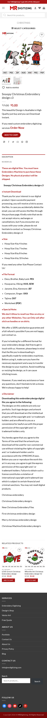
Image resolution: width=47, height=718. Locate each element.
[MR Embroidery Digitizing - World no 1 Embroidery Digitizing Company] (20, 8)
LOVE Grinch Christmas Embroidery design (11, 573)
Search (4, 676)
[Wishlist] (39, 8)
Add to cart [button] (8, 580)
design (34, 398)
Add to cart (11, 135)
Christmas (23, 22)
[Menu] (3, 8)
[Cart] (44, 8)
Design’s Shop (8, 610)
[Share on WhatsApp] (4, 142)
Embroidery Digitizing (11, 605)
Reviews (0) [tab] (7, 162)
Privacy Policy (8, 649)
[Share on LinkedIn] (27, 142)
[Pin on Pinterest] (22, 142)
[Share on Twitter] (13, 142)
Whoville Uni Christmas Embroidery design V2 (34, 573)
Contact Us (7, 639)
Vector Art (6, 615)
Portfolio (6, 634)
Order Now (17, 127)
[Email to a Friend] (18, 142)
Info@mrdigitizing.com (11, 667)
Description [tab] (7, 157)
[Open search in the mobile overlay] (23, 15)
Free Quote (7, 620)
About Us (6, 644)
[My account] (35, 8)
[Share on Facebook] (9, 142)
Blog (4, 653)
